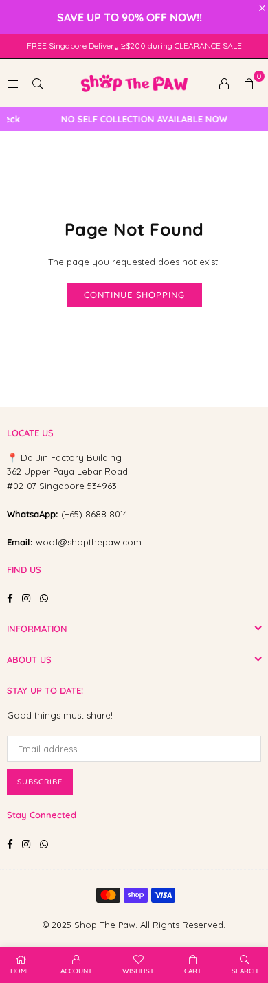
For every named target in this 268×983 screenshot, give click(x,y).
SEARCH (245, 971)
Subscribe (40, 782)
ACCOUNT (76, 971)
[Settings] (224, 83)
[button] (248, 83)
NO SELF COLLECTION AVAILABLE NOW (140, 119)
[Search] (37, 83)
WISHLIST (138, 971)
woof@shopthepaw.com (89, 541)
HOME (20, 971)
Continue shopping (134, 294)
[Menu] (13, 83)
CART (192, 971)
